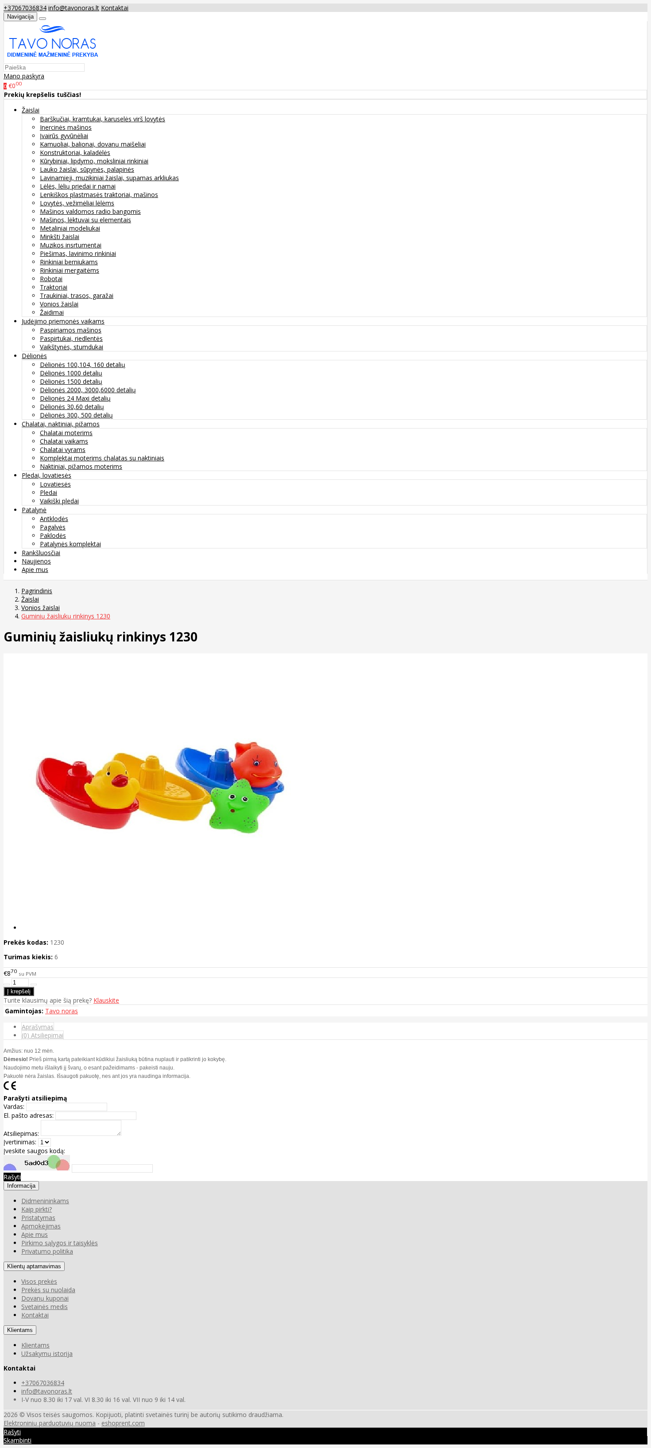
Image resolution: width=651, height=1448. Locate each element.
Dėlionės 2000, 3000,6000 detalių (88, 390)
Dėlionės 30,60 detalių (72, 406)
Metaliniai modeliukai (70, 228)
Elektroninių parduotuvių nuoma (50, 1423)
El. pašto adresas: (29, 1115)
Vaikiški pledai (59, 501)
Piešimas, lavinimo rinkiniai (78, 253)
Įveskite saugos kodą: (34, 1151)
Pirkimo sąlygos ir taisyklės (59, 1243)
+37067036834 (25, 8)
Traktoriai (53, 287)
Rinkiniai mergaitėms (69, 270)
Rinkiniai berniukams (69, 262)
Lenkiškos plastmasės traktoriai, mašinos (99, 194)
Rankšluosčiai (41, 552)
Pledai (48, 492)
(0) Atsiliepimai (42, 1035)
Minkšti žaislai (59, 236)
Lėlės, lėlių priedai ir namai (78, 186)
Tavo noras (61, 1011)
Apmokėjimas (41, 1226)
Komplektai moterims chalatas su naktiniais (102, 458)
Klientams (20, 1330)
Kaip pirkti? (36, 1209)
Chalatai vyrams (62, 449)
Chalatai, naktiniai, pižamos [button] (61, 424)
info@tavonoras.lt (73, 8)
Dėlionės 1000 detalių (71, 373)
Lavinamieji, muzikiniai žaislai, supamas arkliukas (109, 178)
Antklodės (54, 518)
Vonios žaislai (59, 304)
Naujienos (36, 561)
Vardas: (14, 1106)
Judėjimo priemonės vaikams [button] (63, 321)
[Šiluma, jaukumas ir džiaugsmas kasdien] (52, 58)
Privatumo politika (47, 1251)
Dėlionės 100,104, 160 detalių (82, 364)
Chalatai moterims (66, 433)
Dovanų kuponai (45, 1298)
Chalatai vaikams (64, 441)
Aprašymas (38, 1027)
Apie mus (35, 569)
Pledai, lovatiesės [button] (46, 475)
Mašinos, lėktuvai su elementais (85, 220)
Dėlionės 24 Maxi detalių (75, 398)
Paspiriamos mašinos (70, 330)
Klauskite (106, 1000)
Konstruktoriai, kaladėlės (75, 152)
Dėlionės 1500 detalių (71, 381)
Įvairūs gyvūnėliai (64, 135)
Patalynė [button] (34, 510)
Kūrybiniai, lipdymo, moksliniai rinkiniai (94, 161)
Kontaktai (114, 8)
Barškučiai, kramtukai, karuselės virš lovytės (102, 119)
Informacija (21, 1185)
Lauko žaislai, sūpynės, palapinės (87, 169)
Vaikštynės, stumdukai (71, 347)
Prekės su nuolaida (48, 1290)
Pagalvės (53, 527)
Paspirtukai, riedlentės (71, 338)
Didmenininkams (45, 1201)
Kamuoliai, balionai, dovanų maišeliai (93, 144)
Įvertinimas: (20, 1142)
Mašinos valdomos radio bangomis (90, 211)
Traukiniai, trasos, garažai (76, 295)
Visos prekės (39, 1281)
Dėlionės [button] (34, 355)
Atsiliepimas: (21, 1133)
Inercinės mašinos (66, 127)
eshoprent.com (123, 1423)
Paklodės (53, 535)
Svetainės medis (44, 1306)
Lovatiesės (55, 484)
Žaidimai (52, 312)
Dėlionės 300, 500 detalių (76, 415)
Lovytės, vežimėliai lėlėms (77, 203)
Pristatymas (38, 1217)
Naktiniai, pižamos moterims (81, 466)
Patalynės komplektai (70, 544)
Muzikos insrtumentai (70, 245)
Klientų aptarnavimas (34, 1266)
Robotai (51, 278)
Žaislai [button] (30, 110)
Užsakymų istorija (47, 1353)
